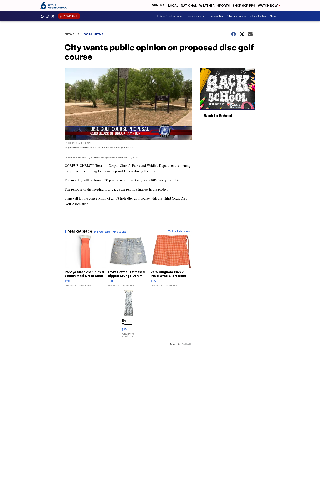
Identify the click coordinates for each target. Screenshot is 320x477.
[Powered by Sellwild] (187, 344)
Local (173, 5)
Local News (93, 34)
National (189, 5)
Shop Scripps (244, 5)
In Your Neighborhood (169, 16)
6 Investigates (258, 16)
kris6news (48, 16)
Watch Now (268, 5)
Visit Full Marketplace (180, 231)
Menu (156, 5)
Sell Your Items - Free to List (110, 232)
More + (274, 16)
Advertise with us (236, 16)
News (70, 34)
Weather (207, 5)
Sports (223, 5)
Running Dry (216, 16)
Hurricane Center (196, 16)
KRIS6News (43, 16)
